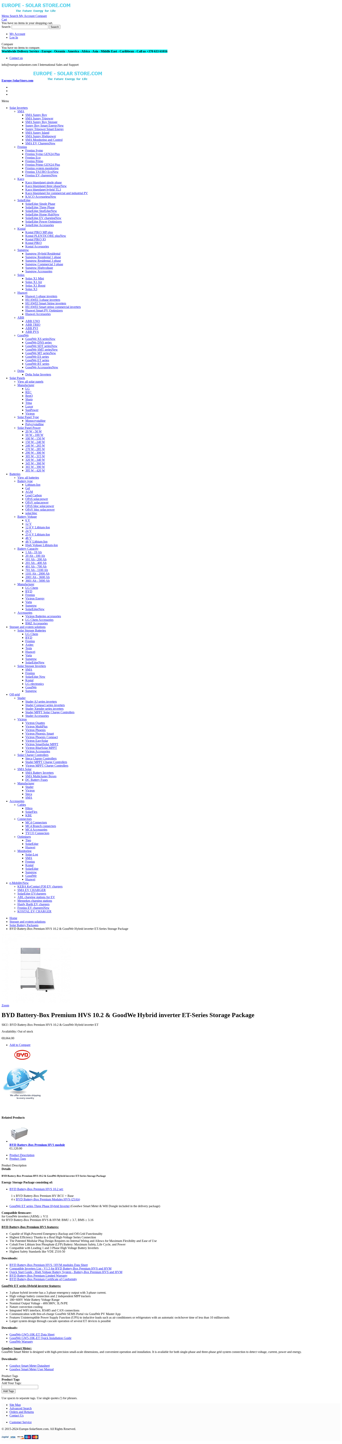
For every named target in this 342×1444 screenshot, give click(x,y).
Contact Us (17, 1415)
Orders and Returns (22, 1412)
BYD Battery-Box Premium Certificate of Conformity (43, 1279)
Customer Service (21, 1422)
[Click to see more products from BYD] (22, 1058)
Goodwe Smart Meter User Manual (32, 1369)
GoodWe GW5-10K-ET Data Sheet (32, 1334)
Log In (14, 37)
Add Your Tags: (11, 1383)
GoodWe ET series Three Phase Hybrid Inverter (40, 1206)
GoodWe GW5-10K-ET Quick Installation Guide (40, 1338)
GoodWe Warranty (21, 1341)
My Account (17, 34)
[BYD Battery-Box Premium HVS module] (19, 1141)
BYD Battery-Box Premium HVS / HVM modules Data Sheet (49, 1265)
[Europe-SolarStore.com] (36, 12)
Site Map (15, 1404)
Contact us (16, 58)
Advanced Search (21, 1408)
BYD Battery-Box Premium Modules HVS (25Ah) (48, 1199)
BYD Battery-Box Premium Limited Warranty (38, 1275)
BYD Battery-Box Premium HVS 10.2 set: (36, 1189)
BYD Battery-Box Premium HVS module (37, 1145)
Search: (6, 26)
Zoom (5, 1005)
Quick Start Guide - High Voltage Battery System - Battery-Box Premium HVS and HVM (66, 1272)
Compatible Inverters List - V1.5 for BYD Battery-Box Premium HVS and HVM (60, 1268)
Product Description (22, 1155)
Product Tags (18, 1158)
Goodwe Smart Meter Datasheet (30, 1365)
